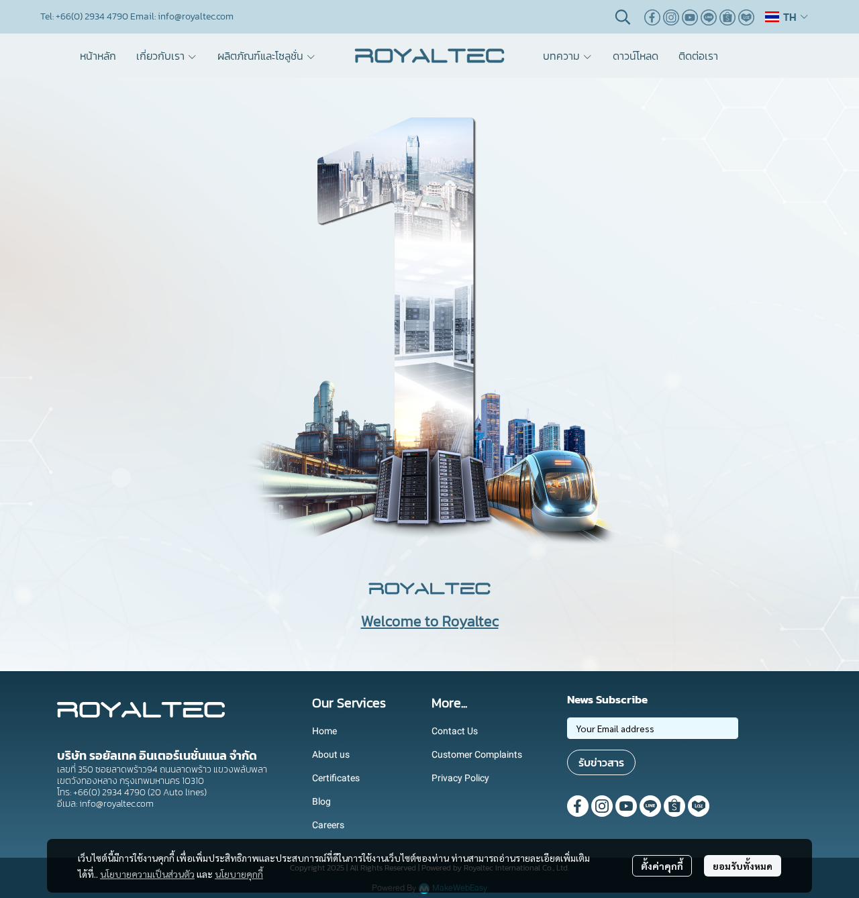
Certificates (336, 777)
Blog (321, 801)
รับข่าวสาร (601, 762)
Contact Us (455, 731)
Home (324, 731)
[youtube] (690, 17)
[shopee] (727, 17)
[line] (709, 17)
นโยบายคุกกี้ (239, 874)
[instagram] (671, 17)
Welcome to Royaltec (430, 621)
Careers (328, 824)
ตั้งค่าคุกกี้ (662, 866)
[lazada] (746, 17)
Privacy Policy (460, 777)
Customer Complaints (477, 754)
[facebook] (652, 17)
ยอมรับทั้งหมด (742, 866)
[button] (622, 16)
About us (331, 754)
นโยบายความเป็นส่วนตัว (147, 874)
